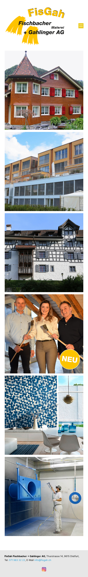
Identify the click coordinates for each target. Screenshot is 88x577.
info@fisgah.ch (42, 560)
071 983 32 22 (17, 560)
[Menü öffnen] (81, 25)
